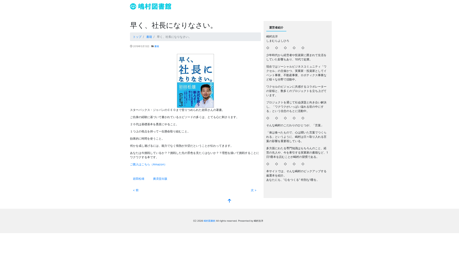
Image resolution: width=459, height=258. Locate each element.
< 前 (136, 190)
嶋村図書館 (209, 220)
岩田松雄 (138, 178)
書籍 (156, 46)
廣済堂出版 (160, 178)
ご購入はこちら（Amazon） (148, 164)
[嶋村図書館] (150, 6)
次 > (254, 190)
